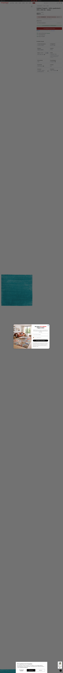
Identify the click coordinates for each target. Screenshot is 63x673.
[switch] (60, 667)
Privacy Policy (34, 346)
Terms (37, 346)
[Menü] (61, 662)
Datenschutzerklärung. (24, 667)
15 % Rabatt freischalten (40, 340)
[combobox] (34, 338)
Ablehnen (40, 670)
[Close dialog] (48, 325)
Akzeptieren (31, 670)
